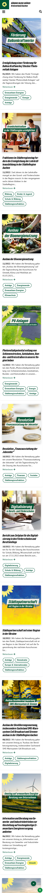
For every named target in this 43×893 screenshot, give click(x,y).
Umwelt (32, 863)
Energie (25, 97)
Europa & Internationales (16, 665)
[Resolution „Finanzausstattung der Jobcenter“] (21, 423)
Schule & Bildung (13, 199)
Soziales (33, 475)
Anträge (8, 102)
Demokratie (22, 660)
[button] (3, 11)
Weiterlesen (8, 87)
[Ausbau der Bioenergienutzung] (21, 233)
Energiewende (11, 97)
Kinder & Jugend (24, 194)
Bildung (8, 194)
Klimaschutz (10, 295)
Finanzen (21, 475)
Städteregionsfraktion (14, 204)
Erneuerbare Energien (14, 92)
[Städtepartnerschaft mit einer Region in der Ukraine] (21, 605)
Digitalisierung (11, 565)
